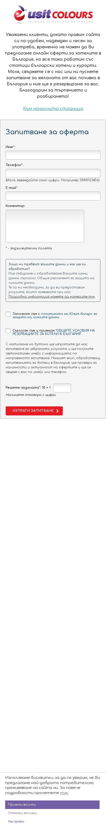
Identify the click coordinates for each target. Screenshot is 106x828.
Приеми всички (22, 804)
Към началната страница (53, 108)
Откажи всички (22, 813)
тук (64, 793)
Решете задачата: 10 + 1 (28, 387)
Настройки (16, 821)
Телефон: (14, 165)
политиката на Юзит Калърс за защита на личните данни (55, 315)
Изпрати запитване (33, 411)
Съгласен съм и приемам (54, 332)
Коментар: (15, 206)
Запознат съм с (55, 315)
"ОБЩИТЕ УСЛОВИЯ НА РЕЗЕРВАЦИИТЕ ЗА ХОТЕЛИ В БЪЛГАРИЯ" (54, 332)
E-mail (11, 188)
